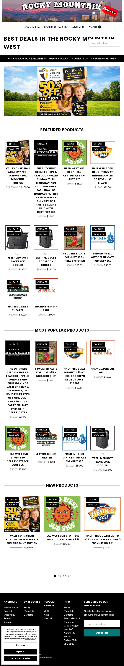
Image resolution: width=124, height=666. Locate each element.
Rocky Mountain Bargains (26, 58)
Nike (46, 614)
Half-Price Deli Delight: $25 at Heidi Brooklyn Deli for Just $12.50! (102, 176)
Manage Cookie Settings (42, 657)
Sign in (48, 26)
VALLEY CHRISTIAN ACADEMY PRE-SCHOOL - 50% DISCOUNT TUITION (18, 176)
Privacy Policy (59, 58)
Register (62, 26)
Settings (20, 645)
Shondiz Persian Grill (46, 308)
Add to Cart (46, 161)
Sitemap (8, 621)
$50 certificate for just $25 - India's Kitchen (74, 257)
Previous (3, 540)
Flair (39, 654)
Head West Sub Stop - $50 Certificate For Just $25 (74, 174)
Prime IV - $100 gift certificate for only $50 (102, 257)
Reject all (20, 651)
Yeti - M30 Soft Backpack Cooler (17, 261)
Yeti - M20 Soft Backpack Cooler (46, 261)
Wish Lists (78, 26)
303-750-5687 (33, 26)
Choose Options (18, 161)
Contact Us (80, 58)
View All (48, 618)
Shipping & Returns (103, 58)
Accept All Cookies (20, 658)
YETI (46, 611)
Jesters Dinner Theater (17, 308)
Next (121, 540)
